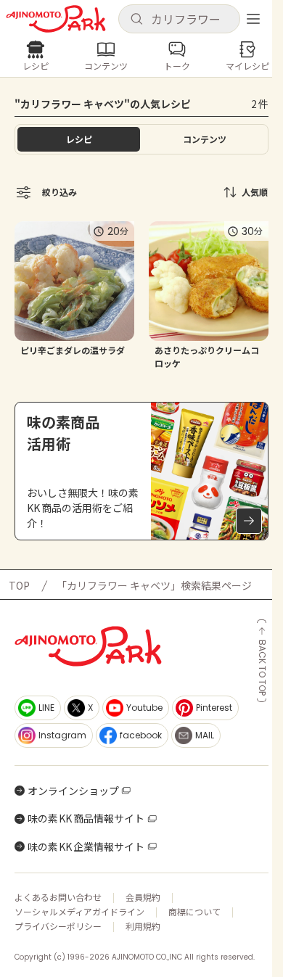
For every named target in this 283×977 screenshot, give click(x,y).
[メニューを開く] (253, 19)
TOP (19, 585)
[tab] (204, 139)
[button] (179, 18)
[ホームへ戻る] (56, 19)
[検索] (136, 19)
